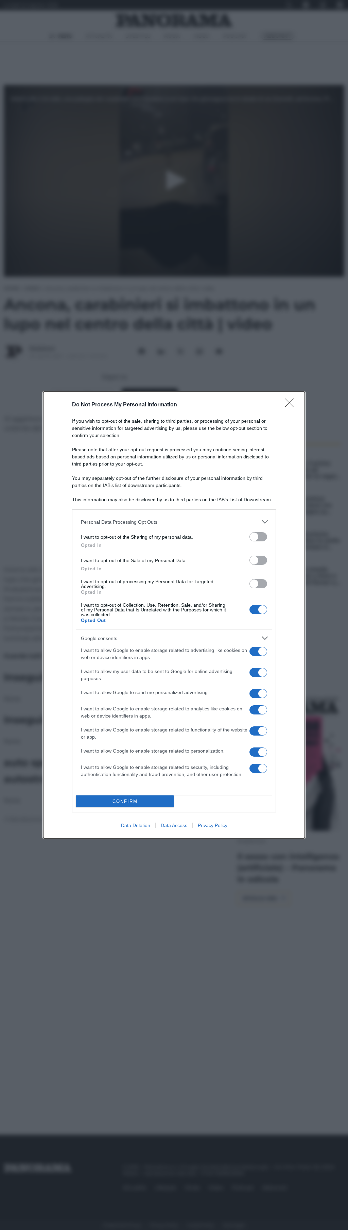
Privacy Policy (212, 825)
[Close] (291, 405)
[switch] (258, 536)
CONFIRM (125, 801)
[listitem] (174, 521)
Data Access (174, 825)
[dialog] (174, 615)
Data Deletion (135, 825)
